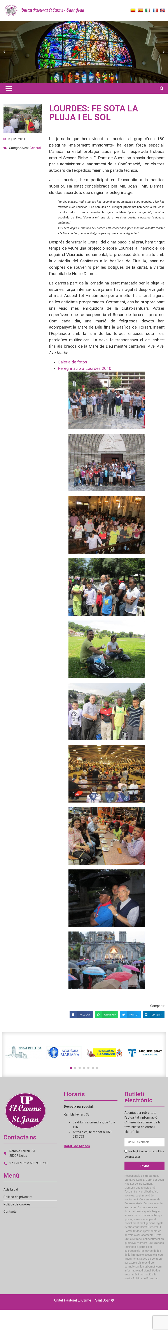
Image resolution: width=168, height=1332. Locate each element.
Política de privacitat (18, 1197)
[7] (97, 1068)
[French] (155, 10)
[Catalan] (133, 10)
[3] (79, 1068)
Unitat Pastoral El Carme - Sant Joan (52, 10)
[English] (162, 10)
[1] (71, 1068)
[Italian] (147, 10)
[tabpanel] (23, 1052)
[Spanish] (140, 10)
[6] (93, 1068)
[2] (75, 1068)
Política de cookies (17, 1204)
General (35, 148)
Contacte (10, 1212)
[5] (88, 1068)
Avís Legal (11, 1189)
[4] (84, 1068)
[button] (4, 52)
